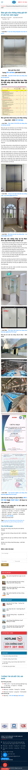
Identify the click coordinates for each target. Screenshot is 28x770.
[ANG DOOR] (14, 2)
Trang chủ (3, 6)
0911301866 (10, 72)
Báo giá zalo (5, 758)
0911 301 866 (23, 2)
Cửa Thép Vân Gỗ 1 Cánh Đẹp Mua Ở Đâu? (15, 609)
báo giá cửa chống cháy (9, 520)
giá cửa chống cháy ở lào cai (17, 521)
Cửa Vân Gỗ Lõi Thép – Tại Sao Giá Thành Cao (15, 604)
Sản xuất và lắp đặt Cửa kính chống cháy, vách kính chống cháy (15, 582)
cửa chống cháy (18, 520)
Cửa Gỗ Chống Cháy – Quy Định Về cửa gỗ (15, 615)
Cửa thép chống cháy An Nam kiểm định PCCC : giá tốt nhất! (14, 662)
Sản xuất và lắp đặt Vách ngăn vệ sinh (15, 576)
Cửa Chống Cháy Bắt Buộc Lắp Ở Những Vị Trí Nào (14, 621)
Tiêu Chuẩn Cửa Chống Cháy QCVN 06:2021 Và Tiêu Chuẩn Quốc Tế (15, 626)
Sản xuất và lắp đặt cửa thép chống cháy (15, 593)
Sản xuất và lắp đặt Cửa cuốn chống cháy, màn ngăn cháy (15, 588)
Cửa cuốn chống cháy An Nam (10, 656)
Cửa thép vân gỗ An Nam (9, 666)
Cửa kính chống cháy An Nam (10, 659)
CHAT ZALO (21, 695)
